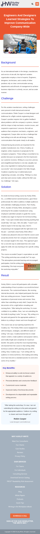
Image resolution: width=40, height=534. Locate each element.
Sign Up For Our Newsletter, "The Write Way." (20, 522)
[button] (32, 267)
